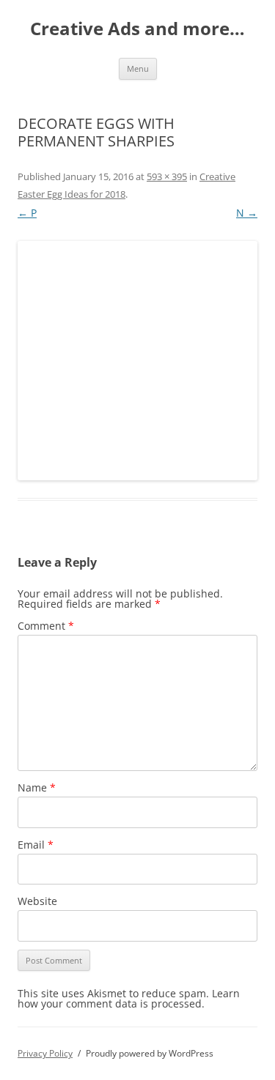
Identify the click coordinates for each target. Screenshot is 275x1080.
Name (37, 787)
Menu (138, 68)
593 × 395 (167, 176)
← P (27, 213)
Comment (46, 626)
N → (246, 213)
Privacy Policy (45, 1053)
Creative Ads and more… (137, 29)
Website (37, 901)
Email (36, 845)
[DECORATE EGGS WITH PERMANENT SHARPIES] (137, 360)
